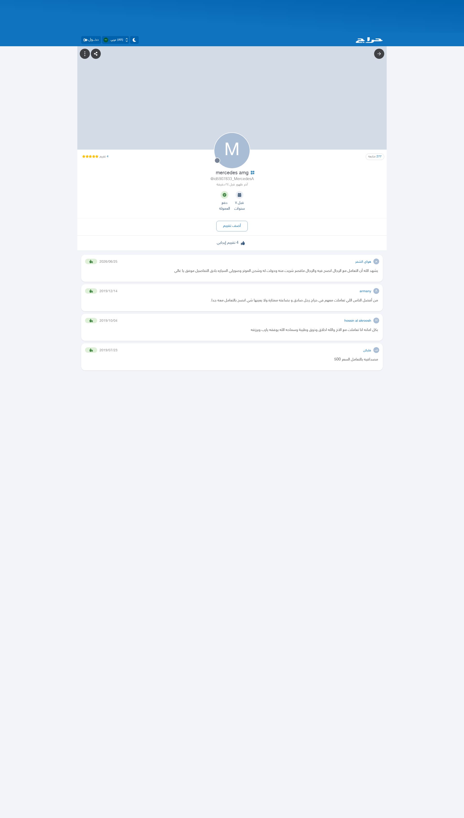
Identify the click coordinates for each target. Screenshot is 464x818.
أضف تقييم (232, 226)
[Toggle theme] (134, 40)
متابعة (375, 156)
